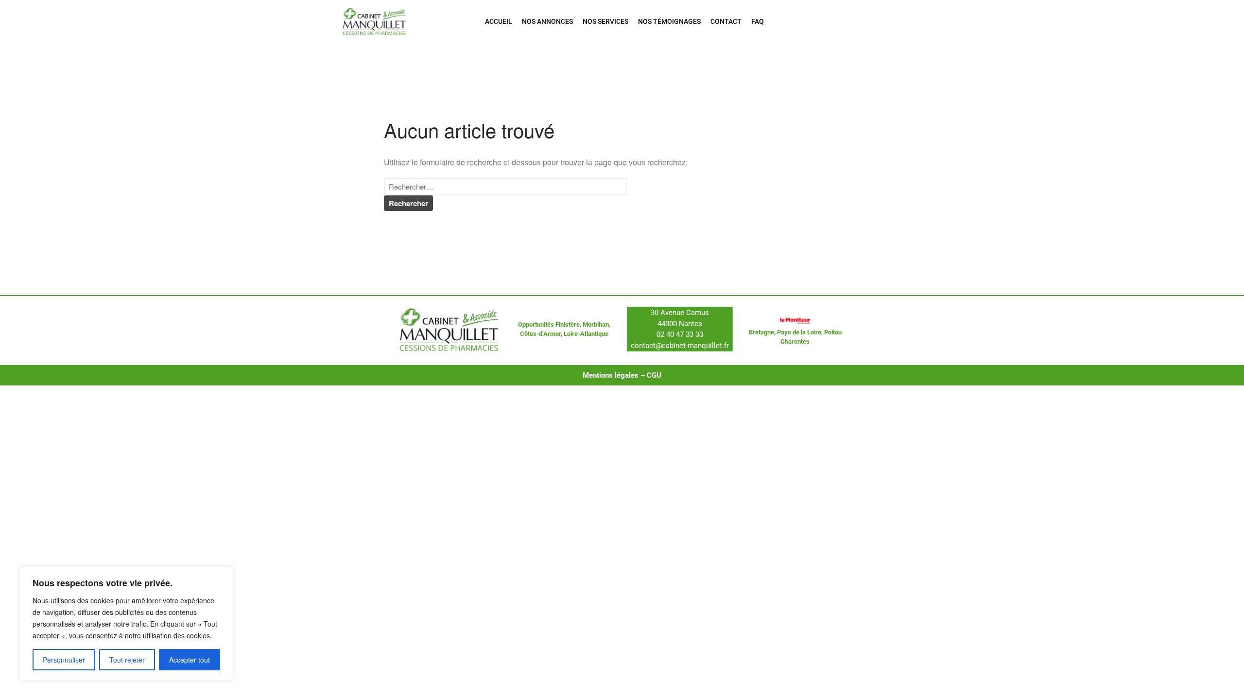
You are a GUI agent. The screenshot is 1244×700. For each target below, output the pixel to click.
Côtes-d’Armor (540, 333)
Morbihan (596, 324)
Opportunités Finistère (549, 324)
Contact (726, 21)
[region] (126, 624)
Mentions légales (611, 375)
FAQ (757, 21)
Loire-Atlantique (586, 333)
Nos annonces (547, 21)
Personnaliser (64, 660)
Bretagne (761, 332)
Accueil (498, 21)
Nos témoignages (669, 21)
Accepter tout (189, 660)
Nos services (605, 21)
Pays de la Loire (799, 332)
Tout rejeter (127, 660)
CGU (654, 375)
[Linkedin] (872, 21)
